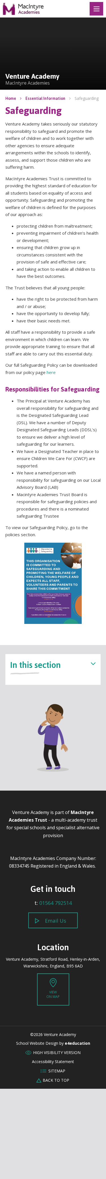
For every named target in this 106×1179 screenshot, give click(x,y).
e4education (77, 1043)
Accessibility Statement (53, 1061)
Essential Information (45, 98)
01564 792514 (55, 902)
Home (10, 98)
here (51, 372)
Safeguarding (87, 98)
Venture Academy (23, 9)
